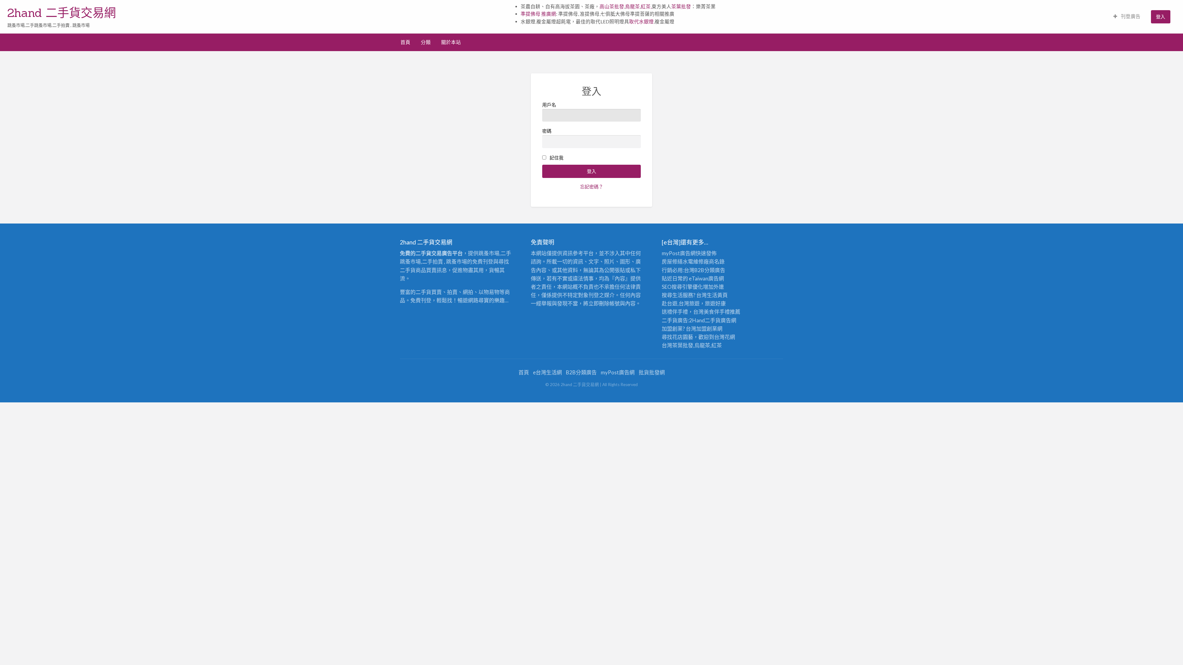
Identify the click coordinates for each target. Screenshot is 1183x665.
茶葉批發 (681, 6)
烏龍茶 (632, 6)
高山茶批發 (612, 6)
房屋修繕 (672, 261)
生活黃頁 (717, 295)
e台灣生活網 (547, 372)
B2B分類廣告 (581, 372)
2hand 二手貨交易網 (61, 12)
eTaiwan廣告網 (706, 278)
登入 (1160, 16)
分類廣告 (714, 270)
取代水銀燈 (641, 21)
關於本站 (451, 42)
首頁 (405, 42)
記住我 (556, 157)
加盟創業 (706, 328)
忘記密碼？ (591, 186)
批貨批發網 (652, 372)
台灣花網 (724, 337)
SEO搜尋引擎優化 (682, 287)
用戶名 (549, 104)
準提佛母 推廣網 (538, 14)
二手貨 (713, 320)
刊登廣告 (1130, 16)
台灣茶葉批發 (677, 345)
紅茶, (646, 6)
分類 (426, 42)
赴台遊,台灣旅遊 (681, 303)
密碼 (546, 131)
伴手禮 (722, 311)
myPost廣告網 (679, 253)
